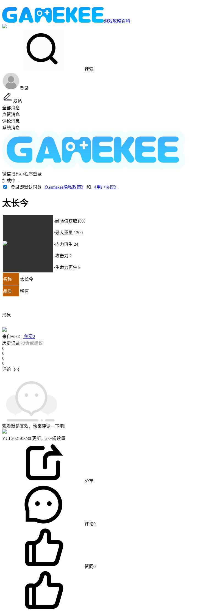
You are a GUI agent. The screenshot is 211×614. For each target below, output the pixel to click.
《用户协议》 (105, 187)
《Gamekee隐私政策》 (65, 187)
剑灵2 (29, 336)
